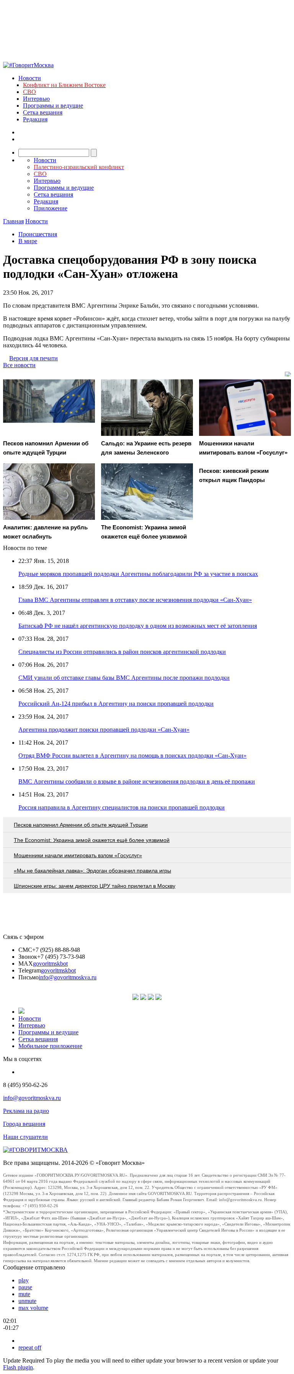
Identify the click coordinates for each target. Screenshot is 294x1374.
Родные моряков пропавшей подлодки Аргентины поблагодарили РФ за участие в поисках (138, 574)
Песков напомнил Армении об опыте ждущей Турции (81, 825)
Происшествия (37, 234)
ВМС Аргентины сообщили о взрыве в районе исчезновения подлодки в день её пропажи (136, 781)
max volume (33, 1308)
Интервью (36, 98)
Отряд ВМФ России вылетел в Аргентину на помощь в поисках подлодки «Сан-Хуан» (132, 755)
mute (24, 1294)
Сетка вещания (42, 112)
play (23, 1280)
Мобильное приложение (50, 1046)
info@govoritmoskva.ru (67, 977)
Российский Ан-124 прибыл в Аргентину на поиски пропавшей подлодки (116, 703)
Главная (13, 221)
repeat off (29, 1347)
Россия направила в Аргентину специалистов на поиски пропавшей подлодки (121, 807)
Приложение (50, 208)
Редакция (35, 119)
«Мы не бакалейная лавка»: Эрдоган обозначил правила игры (92, 871)
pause (25, 1287)
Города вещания (24, 1124)
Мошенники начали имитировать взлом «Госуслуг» (78, 855)
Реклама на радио (26, 1111)
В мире (27, 241)
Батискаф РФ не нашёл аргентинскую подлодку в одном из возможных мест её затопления (137, 625)
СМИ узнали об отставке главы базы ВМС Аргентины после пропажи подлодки (124, 677)
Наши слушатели (25, 1137)
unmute (27, 1301)
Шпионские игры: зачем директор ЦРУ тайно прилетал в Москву (94, 886)
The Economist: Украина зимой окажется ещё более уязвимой (92, 840)
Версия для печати (33, 358)
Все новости (19, 365)
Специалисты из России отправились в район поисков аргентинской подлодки (122, 651)
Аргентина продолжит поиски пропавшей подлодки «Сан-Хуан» (103, 729)
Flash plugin (18, 1367)
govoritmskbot (50, 963)
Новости (29, 78)
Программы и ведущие (53, 105)
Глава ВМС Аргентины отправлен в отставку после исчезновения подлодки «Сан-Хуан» (135, 600)
